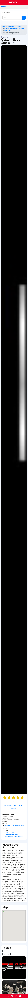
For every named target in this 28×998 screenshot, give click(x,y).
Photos (21, 805)
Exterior (15, 951)
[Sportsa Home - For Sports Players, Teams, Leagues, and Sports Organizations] (13, 2)
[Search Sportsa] (4, 2)
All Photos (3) (7, 951)
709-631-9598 (9, 832)
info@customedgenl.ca (11, 834)
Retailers (10, 26)
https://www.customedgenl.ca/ (14, 836)
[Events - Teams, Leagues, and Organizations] (12, 995)
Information (7, 805)
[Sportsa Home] (3, 995)
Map (15, 805)
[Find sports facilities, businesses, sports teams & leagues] (20, 995)
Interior (22, 951)
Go (23, 17)
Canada (18, 26)
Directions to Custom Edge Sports (15, 825)
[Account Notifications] (24, 995)
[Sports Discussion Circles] (8, 995)
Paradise (7, 31)
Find (5, 6)
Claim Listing (17, 42)
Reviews (13, 808)
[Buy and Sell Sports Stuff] (16, 995)
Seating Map (6, 954)
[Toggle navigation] (24, 2)
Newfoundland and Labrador (14, 28)
